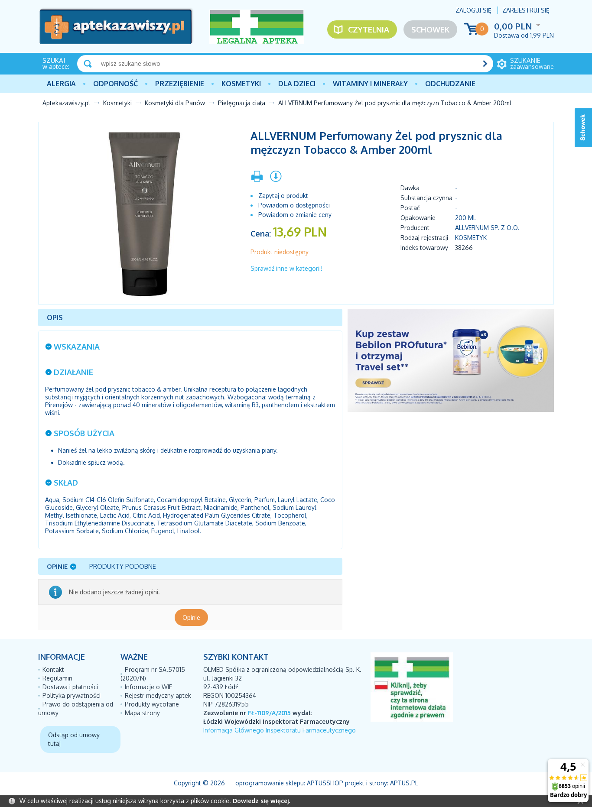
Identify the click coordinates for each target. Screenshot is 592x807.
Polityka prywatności (71, 695)
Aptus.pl (404, 783)
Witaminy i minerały (370, 83)
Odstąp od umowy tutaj (74, 739)
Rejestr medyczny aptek (158, 695)
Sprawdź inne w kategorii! (286, 268)
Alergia (61, 83)
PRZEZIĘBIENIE (179, 83)
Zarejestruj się (526, 10)
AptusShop (325, 783)
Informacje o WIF (148, 686)
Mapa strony (142, 712)
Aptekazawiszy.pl (66, 103)
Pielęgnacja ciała (241, 103)
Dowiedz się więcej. (261, 800)
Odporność (115, 83)
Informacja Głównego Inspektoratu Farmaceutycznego (279, 730)
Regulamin (57, 678)
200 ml (465, 217)
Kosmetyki (241, 83)
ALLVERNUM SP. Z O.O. (487, 227)
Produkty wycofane (152, 704)
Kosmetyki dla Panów (175, 103)
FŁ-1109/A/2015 (269, 712)
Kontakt (53, 669)
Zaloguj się (473, 10)
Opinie (191, 617)
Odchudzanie (450, 83)
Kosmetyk (471, 237)
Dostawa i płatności (70, 686)
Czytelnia (368, 29)
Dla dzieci (297, 83)
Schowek (430, 29)
